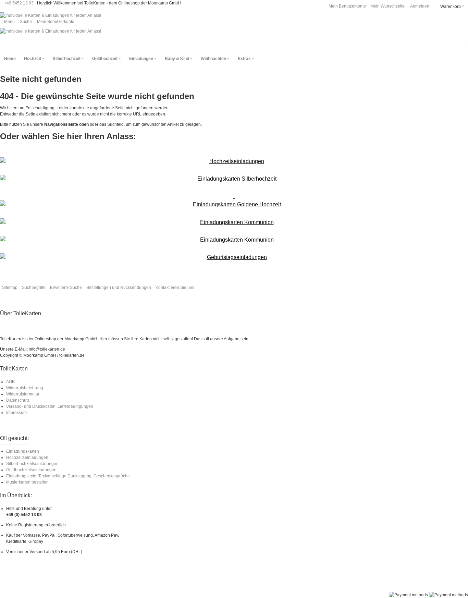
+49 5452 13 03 (19, 3)
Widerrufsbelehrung (24, 388)
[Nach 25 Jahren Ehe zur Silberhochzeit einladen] (234, 179)
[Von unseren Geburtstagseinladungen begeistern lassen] (234, 257)
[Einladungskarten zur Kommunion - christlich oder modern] (234, 222)
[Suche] (462, 44)
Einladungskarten (22, 451)
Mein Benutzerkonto (347, 6)
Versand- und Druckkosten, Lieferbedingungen (49, 406)
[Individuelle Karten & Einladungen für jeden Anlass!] (50, 15)
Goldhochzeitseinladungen (31, 469)
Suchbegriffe (34, 287)
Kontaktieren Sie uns (175, 287)
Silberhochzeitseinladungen (32, 463)
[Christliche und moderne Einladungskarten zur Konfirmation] (234, 240)
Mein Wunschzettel (388, 6)
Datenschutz (17, 400)
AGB (10, 381)
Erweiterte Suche (66, 287)
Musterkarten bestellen (27, 482)
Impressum (16, 412)
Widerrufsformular (22, 394)
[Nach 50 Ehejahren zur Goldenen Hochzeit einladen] (234, 200)
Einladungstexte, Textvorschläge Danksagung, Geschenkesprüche (68, 476)
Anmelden (419, 6)
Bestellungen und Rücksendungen (118, 287)
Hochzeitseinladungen (27, 457)
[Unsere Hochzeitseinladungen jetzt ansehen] (234, 161)
